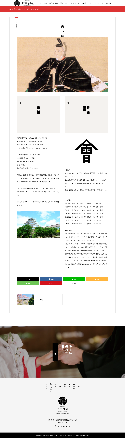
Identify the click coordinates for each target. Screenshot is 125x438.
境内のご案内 (54, 3)
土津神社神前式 (55, 352)
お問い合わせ (110, 3)
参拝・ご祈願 (75, 3)
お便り (91, 3)
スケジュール (99, 3)
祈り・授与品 (64, 3)
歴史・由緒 (43, 3)
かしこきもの (16, 23)
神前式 (84, 3)
